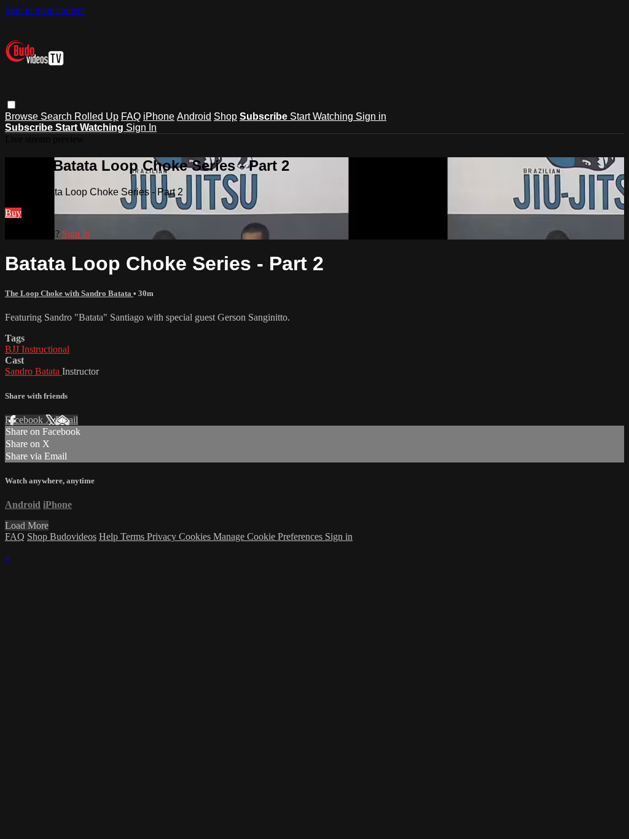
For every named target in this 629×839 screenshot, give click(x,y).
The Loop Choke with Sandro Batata (69, 293)
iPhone (158, 116)
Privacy (163, 536)
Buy (13, 213)
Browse (23, 116)
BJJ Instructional (37, 349)
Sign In (141, 127)
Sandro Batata (33, 371)
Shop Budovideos (61, 536)
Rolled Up (96, 116)
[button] (11, 105)
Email (66, 420)
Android (194, 116)
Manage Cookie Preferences (269, 536)
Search (57, 116)
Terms (133, 536)
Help (109, 536)
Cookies (196, 536)
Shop (225, 116)
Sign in (371, 116)
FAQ (131, 116)
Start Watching (323, 116)
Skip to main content (45, 10)
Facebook (25, 420)
